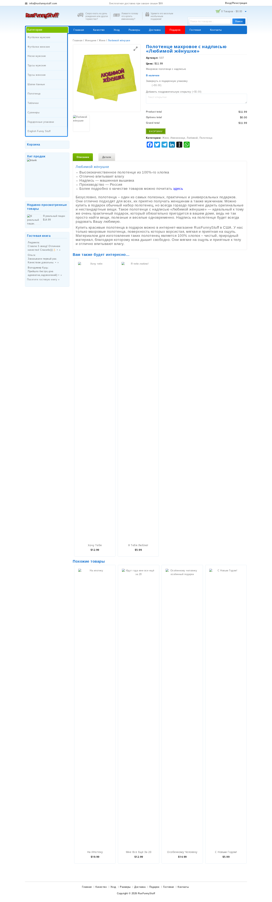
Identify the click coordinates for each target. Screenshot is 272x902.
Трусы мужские (37, 65)
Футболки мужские (39, 37)
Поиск (239, 21)
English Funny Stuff (39, 131)
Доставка (155, 29)
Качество (99, 29)
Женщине (90, 40)
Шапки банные (36, 84)
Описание (83, 157)
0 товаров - (231, 11)
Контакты (216, 29)
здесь (178, 189)
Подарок (175, 29)
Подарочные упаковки (41, 122)
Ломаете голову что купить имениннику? (129, 16)
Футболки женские (39, 46)
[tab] (83, 157)
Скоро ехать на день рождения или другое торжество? (96, 16)
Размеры (134, 29)
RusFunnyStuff (146, 893)
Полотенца (34, 93)
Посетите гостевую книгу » (43, 279)
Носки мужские (37, 56)
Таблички (33, 103)
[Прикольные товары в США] (42, 15)
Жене (102, 40)
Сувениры (33, 112)
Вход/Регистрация (236, 3)
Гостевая (195, 29)
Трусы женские (37, 75)
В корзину (155, 131)
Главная (78, 29)
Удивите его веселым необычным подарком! (162, 16)
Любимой (192, 137)
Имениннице (177, 137)
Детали (106, 157)
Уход (117, 29)
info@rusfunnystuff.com (42, 3)
